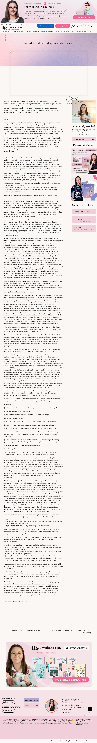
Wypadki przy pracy (14, 38)
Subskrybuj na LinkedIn (46, 26)
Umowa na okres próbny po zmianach (26, 630)
